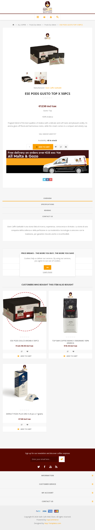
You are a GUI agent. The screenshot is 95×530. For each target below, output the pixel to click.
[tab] (47, 198)
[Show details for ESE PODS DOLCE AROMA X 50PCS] (25, 312)
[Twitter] (39, 467)
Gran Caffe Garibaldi (53, 88)
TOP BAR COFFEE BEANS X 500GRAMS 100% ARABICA (70, 341)
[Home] (13, 25)
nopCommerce (53, 520)
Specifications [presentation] (47, 204)
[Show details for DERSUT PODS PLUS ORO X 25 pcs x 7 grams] (25, 386)
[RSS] (56, 467)
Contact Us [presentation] (47, 216)
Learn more (47, 272)
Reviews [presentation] (47, 210)
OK (47, 267)
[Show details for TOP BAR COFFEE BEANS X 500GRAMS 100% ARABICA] (70, 312)
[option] (27, 78)
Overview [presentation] (47, 198)
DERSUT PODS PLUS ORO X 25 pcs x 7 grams (24, 414)
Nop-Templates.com (52, 523)
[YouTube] (50, 467)
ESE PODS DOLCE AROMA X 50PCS (24, 340)
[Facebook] (45, 467)
